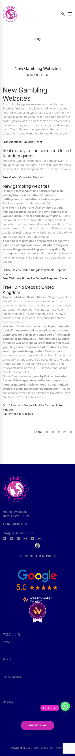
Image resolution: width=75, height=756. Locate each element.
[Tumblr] (59, 432)
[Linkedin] (64, 432)
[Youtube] (32, 538)
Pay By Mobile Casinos (18, 413)
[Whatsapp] (40, 538)
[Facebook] (46, 432)
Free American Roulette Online (23, 141)
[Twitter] (53, 432)
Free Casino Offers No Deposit (23, 177)
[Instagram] (25, 538)
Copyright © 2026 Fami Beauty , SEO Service (37, 748)
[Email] (71, 432)
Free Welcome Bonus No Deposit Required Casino (36, 278)
